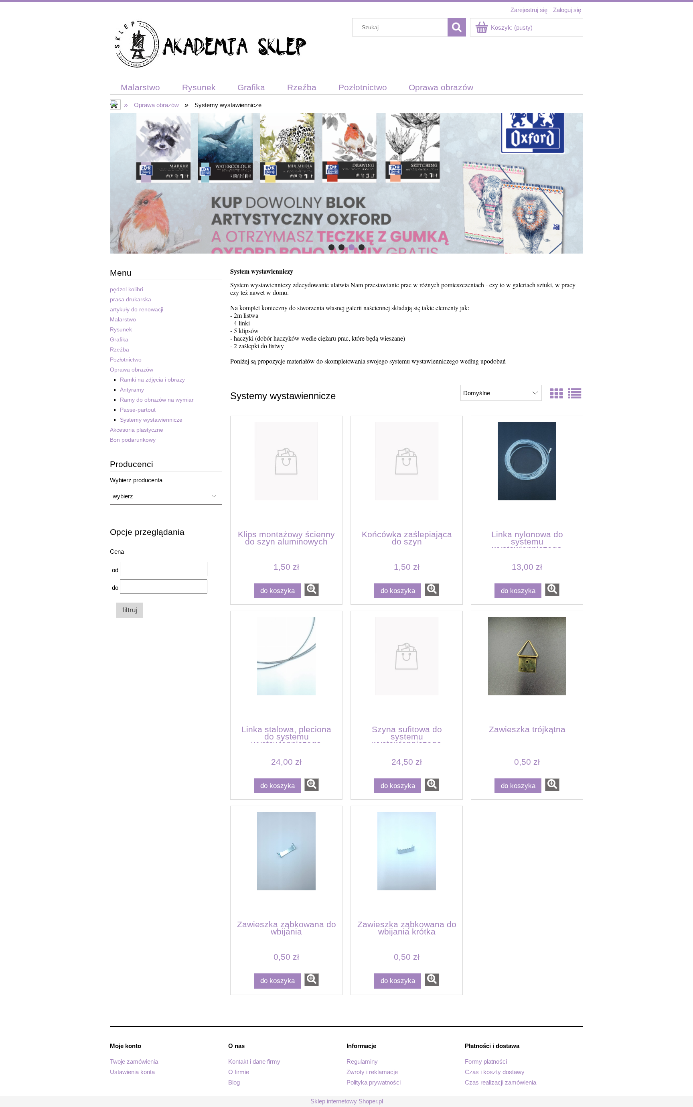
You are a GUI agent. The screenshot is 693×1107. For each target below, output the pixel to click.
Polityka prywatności (373, 1082)
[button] (311, 589)
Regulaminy (362, 1061)
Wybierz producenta (136, 480)
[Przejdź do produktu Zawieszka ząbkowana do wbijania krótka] (406, 862)
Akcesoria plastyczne (136, 430)
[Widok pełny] (574, 394)
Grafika (119, 339)
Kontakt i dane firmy (254, 1061)
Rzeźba (119, 349)
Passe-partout (138, 409)
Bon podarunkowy (133, 440)
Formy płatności (486, 1061)
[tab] (331, 247)
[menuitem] (140, 87)
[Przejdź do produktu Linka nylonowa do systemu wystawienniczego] (527, 472)
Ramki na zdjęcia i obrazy (152, 379)
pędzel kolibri (126, 289)
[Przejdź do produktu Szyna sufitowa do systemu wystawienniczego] (406, 667)
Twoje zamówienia (134, 1061)
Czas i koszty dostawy (495, 1071)
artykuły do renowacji (136, 309)
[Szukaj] (457, 27)
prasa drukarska (130, 299)
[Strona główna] (210, 45)
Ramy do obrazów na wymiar (157, 399)
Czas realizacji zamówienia (500, 1082)
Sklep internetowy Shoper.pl (346, 1101)
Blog (234, 1082)
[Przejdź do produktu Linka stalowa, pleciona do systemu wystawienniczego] (286, 667)
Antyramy (132, 389)
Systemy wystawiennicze (151, 419)
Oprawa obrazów (131, 369)
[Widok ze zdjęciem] (556, 394)
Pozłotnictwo (126, 359)
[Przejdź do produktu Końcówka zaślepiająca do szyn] (406, 472)
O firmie (238, 1071)
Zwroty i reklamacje (372, 1071)
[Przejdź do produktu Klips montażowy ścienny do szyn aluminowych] (286, 472)
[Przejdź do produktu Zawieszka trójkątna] (527, 667)
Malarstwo (123, 319)
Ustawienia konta (132, 1071)
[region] (346, 183)
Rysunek (121, 329)
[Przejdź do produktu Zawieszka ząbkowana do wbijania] (286, 862)
